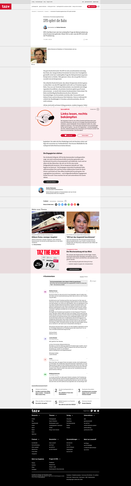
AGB (86, 477)
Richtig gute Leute (54, 423)
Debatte (46, 11)
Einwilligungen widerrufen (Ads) (74, 479)
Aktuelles (69, 419)
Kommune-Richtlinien (87, 475)
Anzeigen (34, 469)
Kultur (33, 425)
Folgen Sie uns (86, 410)
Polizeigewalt (52, 419)
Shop (33, 467)
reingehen (34, 453)
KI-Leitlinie (95, 475)
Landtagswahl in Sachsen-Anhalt (55, 426)
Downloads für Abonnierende (56, 469)
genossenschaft (88, 421)
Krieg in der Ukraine (54, 429)
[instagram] (98, 411)
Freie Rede (34, 451)
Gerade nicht (93, 109)
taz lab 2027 (70, 451)
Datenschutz (75, 477)
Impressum (82, 477)
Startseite (34, 11)
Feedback (51, 462)
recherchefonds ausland (90, 425)
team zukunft (52, 443)
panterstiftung (87, 427)
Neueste (82, 276)
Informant (69, 477)
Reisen (33, 463)
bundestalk (34, 443)
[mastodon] (92, 411)
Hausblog (69, 421)
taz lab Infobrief (53, 449)
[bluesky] (95, 411)
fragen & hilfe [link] (49, 1)
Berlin (33, 429)
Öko (33, 421)
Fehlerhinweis (60, 201)
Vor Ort (68, 445)
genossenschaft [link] (88, 1)
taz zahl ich (87, 423)
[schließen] (98, 109)
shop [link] (45, 1)
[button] (98, 6)
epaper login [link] (95, 1)
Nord (33, 432)
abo (85, 419)
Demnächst (69, 443)
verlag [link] (33, 1)
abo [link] (83, 1)
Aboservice (52, 464)
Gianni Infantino (53, 421)
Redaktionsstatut (76, 475)
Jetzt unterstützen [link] (51, 181)
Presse (68, 427)
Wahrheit (34, 434)
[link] (35, 7)
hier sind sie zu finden (59, 284)
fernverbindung (36, 445)
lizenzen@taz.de (41, 477)
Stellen (68, 425)
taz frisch (51, 445)
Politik (33, 419)
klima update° (35, 447)
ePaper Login (52, 467)
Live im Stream (70, 447)
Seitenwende (91, 477)
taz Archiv (86, 449)
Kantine (34, 465)
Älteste (86, 276)
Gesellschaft (40, 11)
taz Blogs (86, 443)
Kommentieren (53, 201)
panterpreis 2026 (88, 429)
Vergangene (70, 449)
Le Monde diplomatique (90, 447)
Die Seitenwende (71, 423)
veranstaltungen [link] (39, 1)
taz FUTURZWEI (88, 445)
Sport (33, 427)
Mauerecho (35, 449)
